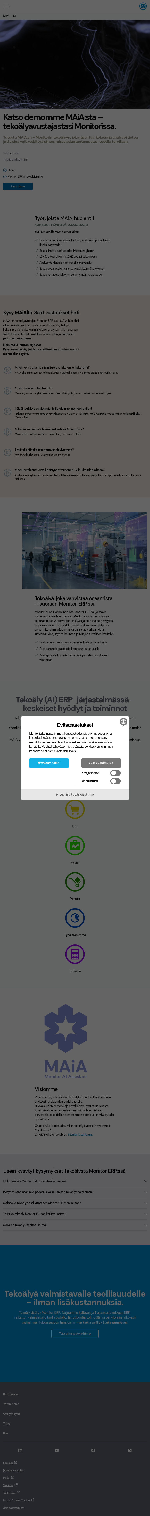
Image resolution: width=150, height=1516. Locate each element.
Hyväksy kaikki (49, 762)
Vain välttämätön (101, 762)
